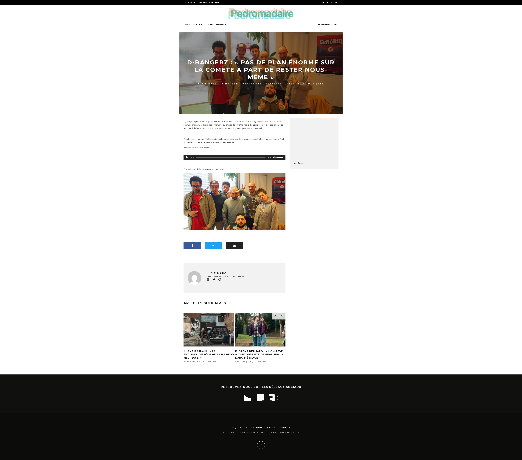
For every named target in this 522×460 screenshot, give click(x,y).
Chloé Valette (192, 359)
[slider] (280, 157)
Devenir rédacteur (209, 3)
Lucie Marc (207, 84)
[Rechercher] (323, 2)
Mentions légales (262, 428)
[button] (234, 201)
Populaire (328, 24)
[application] (234, 157)
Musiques (316, 84)
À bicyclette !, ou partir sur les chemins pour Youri (206, 353)
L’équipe (237, 428)
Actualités (194, 24)
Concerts (274, 84)
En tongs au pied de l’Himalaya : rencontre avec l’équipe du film (260, 354)
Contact (287, 428)
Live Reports (217, 24)
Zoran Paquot (243, 362)
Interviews (295, 84)
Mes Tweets (299, 163)
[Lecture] (187, 157)
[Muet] (274, 157)
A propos (190, 3)
